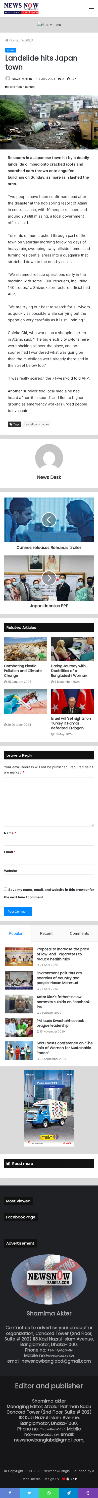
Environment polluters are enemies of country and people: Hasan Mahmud (59, 977)
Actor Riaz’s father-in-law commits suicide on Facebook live (63, 1001)
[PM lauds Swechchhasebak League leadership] (19, 1027)
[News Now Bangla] (21, 8)
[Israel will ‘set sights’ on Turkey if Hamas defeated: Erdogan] (72, 701)
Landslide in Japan (36, 424)
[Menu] (91, 8)
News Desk (20, 79)
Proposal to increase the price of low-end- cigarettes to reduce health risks (63, 954)
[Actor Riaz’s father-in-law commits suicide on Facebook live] (19, 1004)
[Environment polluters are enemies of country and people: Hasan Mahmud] (19, 980)
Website (10, 871)
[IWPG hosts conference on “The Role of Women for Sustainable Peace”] (19, 1050)
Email (10, 852)
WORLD (27, 40)
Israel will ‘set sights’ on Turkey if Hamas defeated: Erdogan (71, 723)
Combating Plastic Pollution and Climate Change (23, 670)
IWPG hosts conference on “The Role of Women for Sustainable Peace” (65, 1048)
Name (10, 833)
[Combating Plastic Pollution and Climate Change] (25, 649)
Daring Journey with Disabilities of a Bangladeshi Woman (69, 670)
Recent (46, 933)
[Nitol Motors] (49, 24)
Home (13, 40)
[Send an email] (30, 79)
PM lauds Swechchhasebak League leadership (60, 1023)
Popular (16, 933)
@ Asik (71, 1479)
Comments (79, 933)
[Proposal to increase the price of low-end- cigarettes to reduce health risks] (19, 956)
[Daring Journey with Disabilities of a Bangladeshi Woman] (72, 649)
